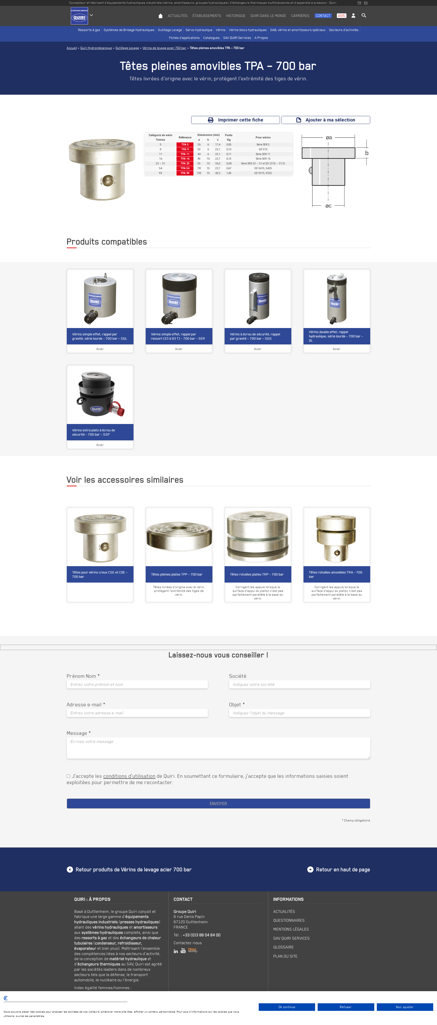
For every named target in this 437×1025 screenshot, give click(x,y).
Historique (236, 15)
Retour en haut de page (343, 869)
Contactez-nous (188, 942)
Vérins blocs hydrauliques (248, 30)
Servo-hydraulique (199, 30)
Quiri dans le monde (268, 15)
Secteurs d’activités (344, 30)
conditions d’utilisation (129, 776)
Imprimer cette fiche (240, 120)
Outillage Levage (170, 30)
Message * (79, 733)
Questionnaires (289, 920)
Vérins (221, 30)
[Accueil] (160, 19)
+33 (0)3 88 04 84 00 (202, 935)
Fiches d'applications (184, 38)
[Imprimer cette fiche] (118, 514)
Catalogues (211, 38)
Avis (341, 15)
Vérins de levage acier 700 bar (164, 48)
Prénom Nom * (83, 676)
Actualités (178, 15)
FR (359, 3)
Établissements (207, 15)
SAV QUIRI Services (237, 38)
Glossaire (283, 947)
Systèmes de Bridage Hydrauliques (129, 30)
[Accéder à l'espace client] (353, 19)
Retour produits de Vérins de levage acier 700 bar (134, 869)
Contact (323, 15)
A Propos (261, 38)
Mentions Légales (291, 929)
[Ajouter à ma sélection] (127, 514)
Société (238, 676)
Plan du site (285, 956)
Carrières (300, 15)
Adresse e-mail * (86, 705)
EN (366, 3)
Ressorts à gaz (89, 30)
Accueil (72, 48)
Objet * (237, 705)
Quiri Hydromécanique (96, 48)
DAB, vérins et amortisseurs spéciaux (297, 30)
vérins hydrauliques (110, 927)
